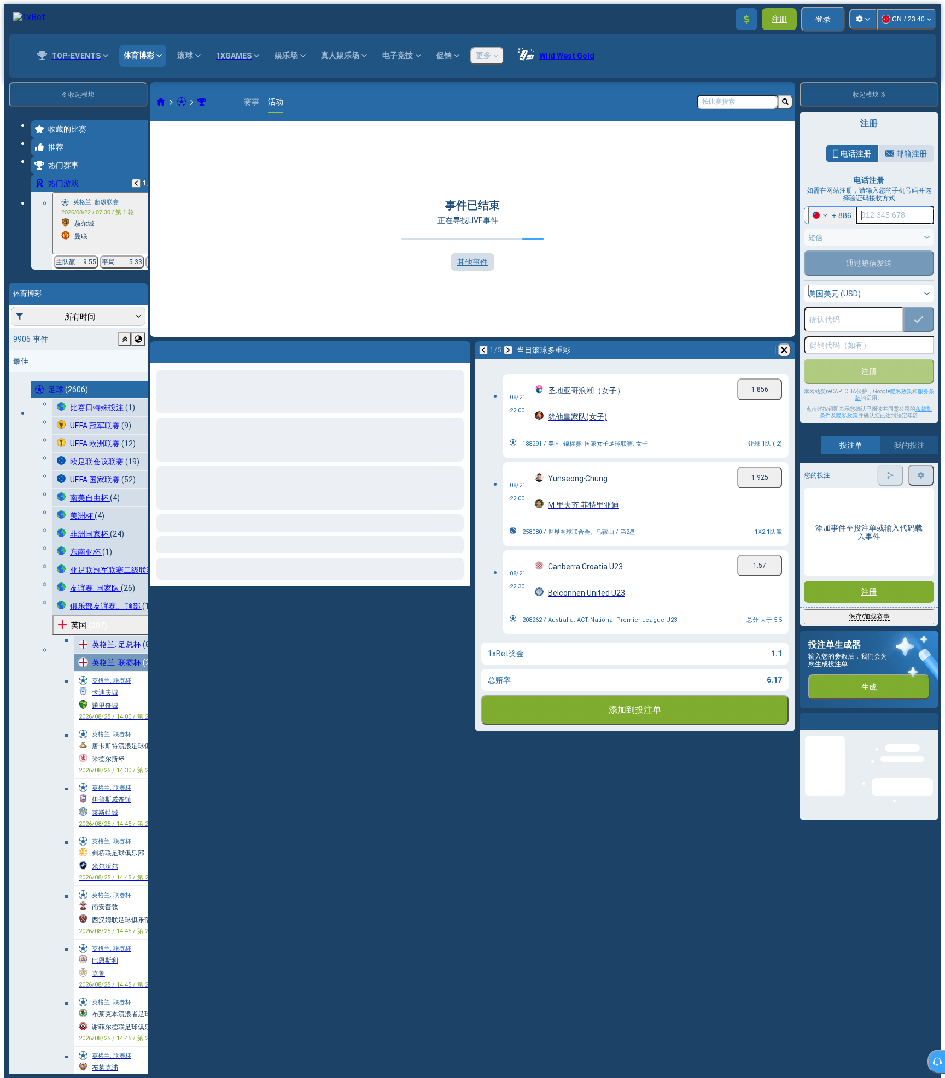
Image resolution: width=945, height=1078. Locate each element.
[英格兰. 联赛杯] (201, 102)
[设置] (863, 19)
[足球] (181, 102)
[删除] (459, 350)
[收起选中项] (124, 339)
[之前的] (136, 183)
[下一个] (187, 350)
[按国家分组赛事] (138, 339)
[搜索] (785, 102)
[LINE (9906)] (160, 102)
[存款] (746, 19)
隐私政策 (901, 391)
